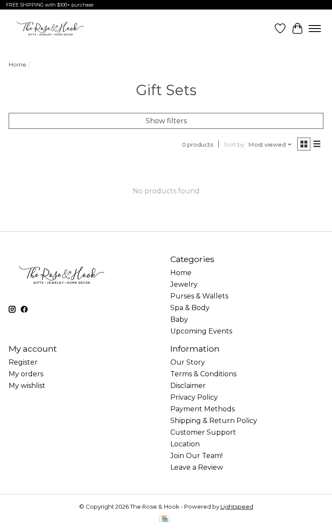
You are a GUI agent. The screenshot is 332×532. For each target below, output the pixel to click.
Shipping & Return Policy (213, 421)
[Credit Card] (164, 519)
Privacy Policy (194, 397)
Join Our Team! (196, 456)
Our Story (187, 362)
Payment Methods (202, 409)
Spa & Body (190, 308)
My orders (26, 374)
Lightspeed (236, 506)
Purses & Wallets (199, 296)
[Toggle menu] (314, 28)
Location (185, 444)
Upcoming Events (201, 331)
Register (23, 362)
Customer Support (203, 432)
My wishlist (27, 385)
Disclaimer (188, 385)
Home (17, 64)
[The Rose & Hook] (50, 28)
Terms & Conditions (203, 374)
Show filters (166, 121)
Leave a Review (196, 467)
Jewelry (184, 284)
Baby (179, 319)
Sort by (234, 144)
